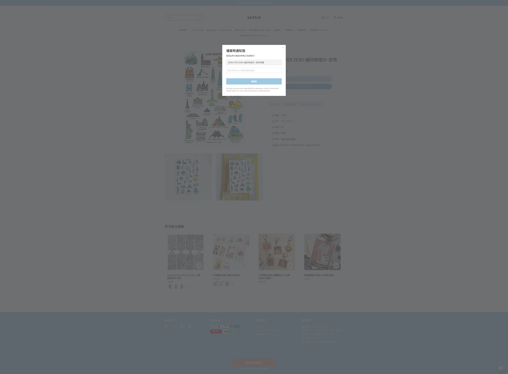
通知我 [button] (254, 81)
